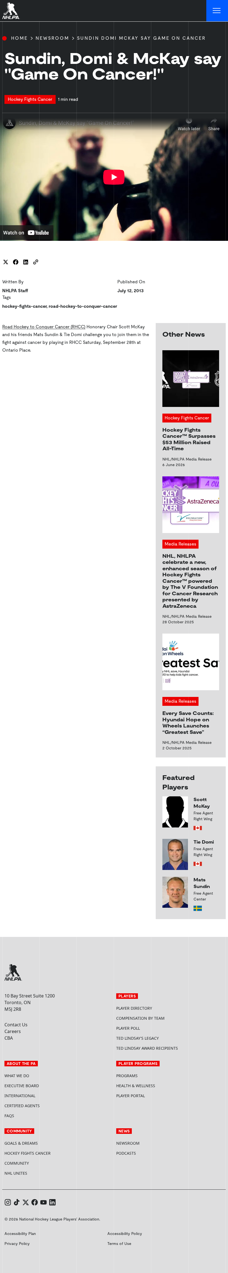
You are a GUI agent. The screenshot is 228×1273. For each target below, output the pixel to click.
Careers (12, 1031)
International (19, 1095)
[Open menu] (217, 10)
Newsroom (52, 38)
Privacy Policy (17, 1243)
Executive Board (21, 1085)
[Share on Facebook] (15, 262)
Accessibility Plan (20, 1233)
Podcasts (126, 1153)
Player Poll (128, 1028)
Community (16, 1163)
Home (19, 38)
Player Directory (134, 1008)
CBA (8, 1038)
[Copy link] (35, 262)
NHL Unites (36, 1173)
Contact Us (16, 1025)
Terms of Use (119, 1243)
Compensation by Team (140, 1018)
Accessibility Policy (124, 1233)
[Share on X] (5, 262)
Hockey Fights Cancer (27, 1153)
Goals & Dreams (21, 1143)
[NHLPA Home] (11, 11)
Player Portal (151, 1095)
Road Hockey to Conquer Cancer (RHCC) (43, 326)
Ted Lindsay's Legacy (137, 1038)
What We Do (16, 1075)
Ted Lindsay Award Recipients (147, 1048)
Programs (127, 1075)
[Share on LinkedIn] (25, 262)
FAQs (9, 1115)
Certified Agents (22, 1105)
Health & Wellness (135, 1085)
